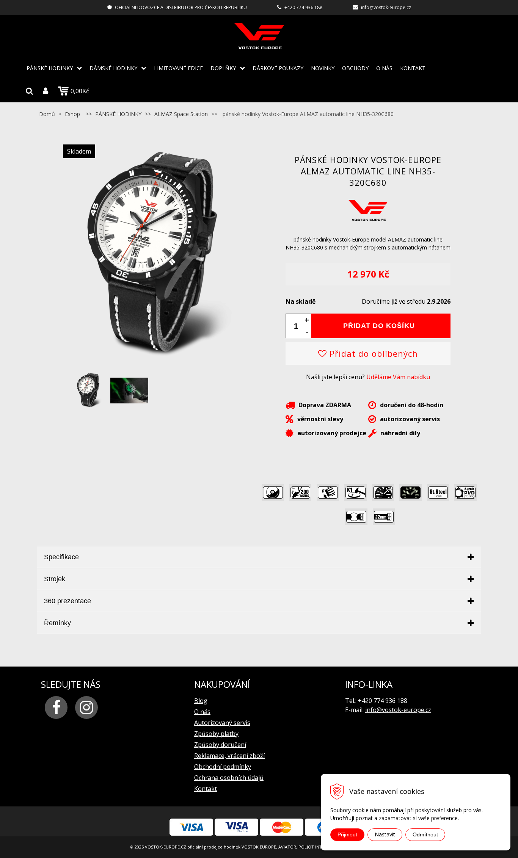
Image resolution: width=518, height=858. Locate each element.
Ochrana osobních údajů (229, 777)
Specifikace (61, 557)
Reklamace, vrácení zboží (229, 755)
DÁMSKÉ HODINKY (113, 68)
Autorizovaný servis (222, 722)
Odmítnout (425, 834)
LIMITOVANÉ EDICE (178, 68)
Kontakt (412, 68)
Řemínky (57, 623)
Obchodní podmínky (222, 766)
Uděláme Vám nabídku (398, 377)
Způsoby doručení (220, 744)
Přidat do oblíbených (372, 353)
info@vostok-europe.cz (386, 7)
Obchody (355, 68)
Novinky (322, 68)
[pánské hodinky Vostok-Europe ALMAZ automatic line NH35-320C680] (150, 363)
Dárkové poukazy (278, 68)
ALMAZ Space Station (181, 114)
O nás (384, 68)
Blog (200, 700)
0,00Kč (80, 91)
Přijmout (347, 834)
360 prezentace (67, 601)
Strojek (54, 579)
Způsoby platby (216, 733)
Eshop (72, 114)
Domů (47, 114)
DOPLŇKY (223, 68)
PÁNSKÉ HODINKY (50, 68)
